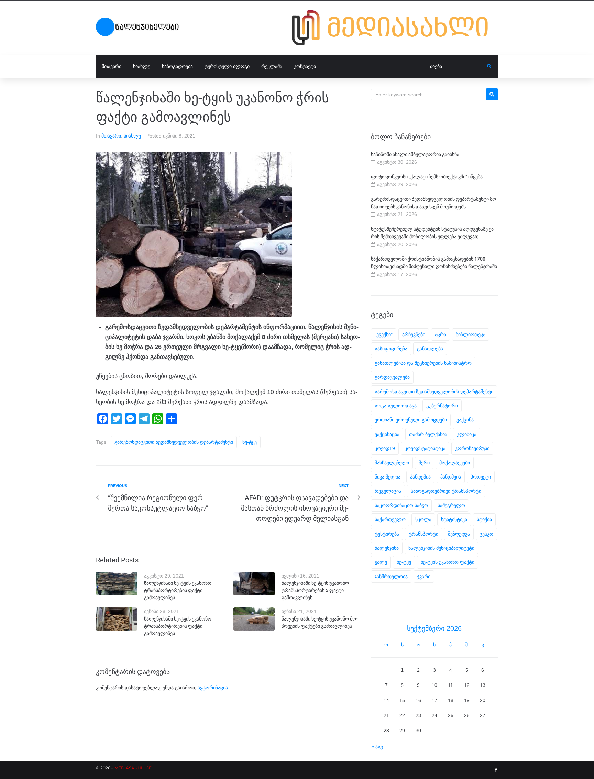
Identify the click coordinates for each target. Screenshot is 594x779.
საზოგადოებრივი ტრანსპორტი (446, 491)
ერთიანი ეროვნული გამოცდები (411, 420)
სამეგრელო (451, 505)
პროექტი (481, 477)
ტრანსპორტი (423, 534)
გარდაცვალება (392, 377)
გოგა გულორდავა (396, 405)
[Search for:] (426, 94)
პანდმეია (450, 477)
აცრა (440, 334)
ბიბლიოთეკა (470, 334)
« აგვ (377, 746)
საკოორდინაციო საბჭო (401, 505)
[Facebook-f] (496, 770)
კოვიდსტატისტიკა (425, 448)
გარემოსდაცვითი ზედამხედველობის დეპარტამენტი (173, 442)
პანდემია (420, 477)
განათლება (430, 348)
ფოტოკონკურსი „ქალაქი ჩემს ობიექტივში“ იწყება (427, 176)
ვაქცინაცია (387, 434)
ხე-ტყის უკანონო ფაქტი (447, 562)
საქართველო (390, 519)
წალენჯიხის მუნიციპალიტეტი (441, 548)
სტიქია (484, 519)
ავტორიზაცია (213, 687)
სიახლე (132, 136)
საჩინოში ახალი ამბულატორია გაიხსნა (415, 154)
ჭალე (381, 562)
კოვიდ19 (385, 448)
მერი (424, 462)
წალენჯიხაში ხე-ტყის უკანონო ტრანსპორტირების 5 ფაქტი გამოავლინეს (315, 590)
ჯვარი (423, 576)
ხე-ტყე (249, 442)
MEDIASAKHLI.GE (133, 767)
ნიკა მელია (387, 477)
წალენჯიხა (387, 548)
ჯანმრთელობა (391, 576)
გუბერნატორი (442, 405)
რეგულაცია (388, 491)
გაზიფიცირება (391, 348)
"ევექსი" (384, 334)
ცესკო (486, 534)
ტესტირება (387, 534)
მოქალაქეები (454, 462)
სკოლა (423, 519)
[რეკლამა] (395, 27)
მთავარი (111, 136)
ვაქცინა (465, 420)
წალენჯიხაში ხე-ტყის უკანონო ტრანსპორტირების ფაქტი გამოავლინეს (177, 590)
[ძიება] (453, 67)
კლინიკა (466, 434)
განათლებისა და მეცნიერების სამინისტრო (423, 363)
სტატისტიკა (454, 519)
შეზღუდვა (459, 534)
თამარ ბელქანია (428, 434)
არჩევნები (413, 334)
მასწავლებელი (392, 462)
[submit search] (489, 66)
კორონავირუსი (472, 448)
